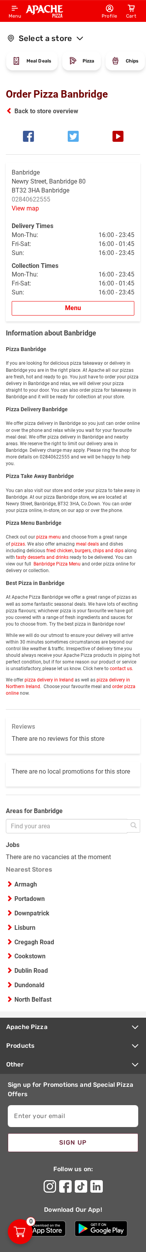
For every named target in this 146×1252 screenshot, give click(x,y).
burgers (83, 550)
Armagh (25, 884)
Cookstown (30, 956)
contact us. (121, 668)
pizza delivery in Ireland (49, 680)
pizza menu (48, 537)
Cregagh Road (34, 942)
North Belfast (32, 999)
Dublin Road (31, 970)
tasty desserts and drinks (42, 557)
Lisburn (24, 927)
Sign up (73, 1142)
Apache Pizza (26, 1027)
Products (20, 1045)
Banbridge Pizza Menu (56, 564)
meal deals (87, 544)
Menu (73, 308)
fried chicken (59, 550)
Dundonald (29, 985)
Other (15, 1064)
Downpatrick (31, 913)
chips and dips (108, 550)
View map (25, 208)
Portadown (29, 898)
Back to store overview (46, 111)
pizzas (17, 544)
